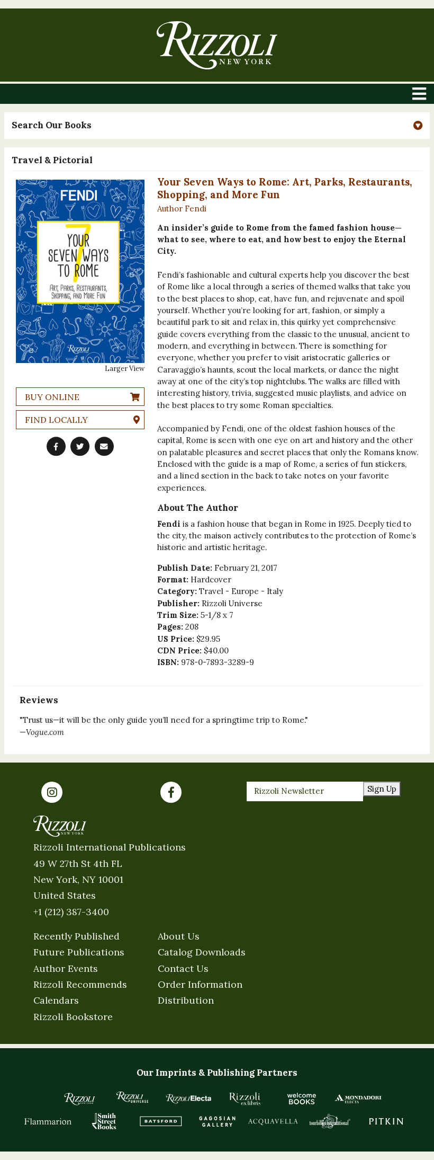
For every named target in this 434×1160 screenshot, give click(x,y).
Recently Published (76, 936)
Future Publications (78, 952)
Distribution (186, 1000)
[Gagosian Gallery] (217, 1121)
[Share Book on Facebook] (56, 446)
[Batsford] (160, 1121)
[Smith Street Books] (104, 1121)
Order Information (200, 984)
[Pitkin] (386, 1121)
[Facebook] (171, 792)
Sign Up (381, 789)
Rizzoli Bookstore (73, 1017)
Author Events (65, 968)
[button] (217, 125)
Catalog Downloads (202, 952)
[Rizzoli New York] (217, 45)
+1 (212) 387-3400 (71, 912)
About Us (179, 936)
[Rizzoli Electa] (188, 1098)
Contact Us (183, 968)
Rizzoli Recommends (80, 984)
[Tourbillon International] (330, 1121)
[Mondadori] (358, 1098)
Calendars (56, 1000)
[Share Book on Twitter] (79, 446)
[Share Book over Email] (104, 446)
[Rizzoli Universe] (132, 1097)
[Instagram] (51, 792)
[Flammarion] (48, 1121)
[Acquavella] (273, 1121)
